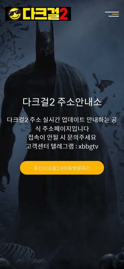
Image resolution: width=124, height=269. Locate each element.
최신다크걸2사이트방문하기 (62, 167)
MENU (108, 14)
